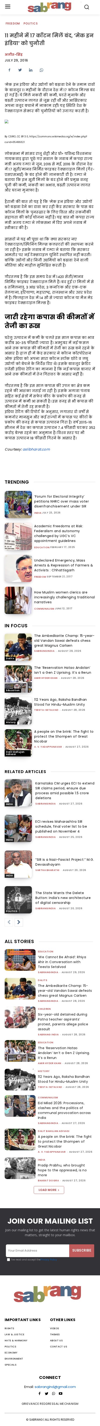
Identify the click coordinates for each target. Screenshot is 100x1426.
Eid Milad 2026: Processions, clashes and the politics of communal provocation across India (64, 1110)
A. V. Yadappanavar (48, 747)
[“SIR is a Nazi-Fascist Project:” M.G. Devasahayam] (18, 864)
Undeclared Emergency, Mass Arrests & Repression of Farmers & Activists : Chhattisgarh (63, 565)
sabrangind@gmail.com (55, 1386)
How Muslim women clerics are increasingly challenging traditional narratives (64, 597)
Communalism (44, 609)
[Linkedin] (30, 70)
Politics (30, 23)
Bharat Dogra (48, 1180)
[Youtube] (60, 1393)
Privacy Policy (48, 1259)
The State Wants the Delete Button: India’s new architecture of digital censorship (63, 898)
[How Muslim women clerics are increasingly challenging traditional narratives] (18, 600)
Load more (48, 1190)
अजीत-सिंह (14, 54)
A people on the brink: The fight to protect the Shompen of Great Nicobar (64, 736)
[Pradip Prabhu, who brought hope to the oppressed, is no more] (20, 1168)
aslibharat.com (36, 449)
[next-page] (19, 922)
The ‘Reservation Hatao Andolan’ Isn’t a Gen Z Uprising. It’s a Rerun (62, 670)
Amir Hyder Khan (46, 678)
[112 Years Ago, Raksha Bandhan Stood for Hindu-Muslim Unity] (18, 711)
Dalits (10, 658)
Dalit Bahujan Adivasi (15, 753)
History (11, 722)
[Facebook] (9, 70)
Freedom (13, 23)
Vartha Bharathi (47, 870)
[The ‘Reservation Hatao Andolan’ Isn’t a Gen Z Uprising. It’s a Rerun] (18, 679)
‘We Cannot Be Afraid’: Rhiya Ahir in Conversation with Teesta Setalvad (62, 962)
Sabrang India (48, 1034)
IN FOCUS (16, 625)
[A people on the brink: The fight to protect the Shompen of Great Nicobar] (18, 742)
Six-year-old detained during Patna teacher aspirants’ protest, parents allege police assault (63, 1021)
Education (42, 547)
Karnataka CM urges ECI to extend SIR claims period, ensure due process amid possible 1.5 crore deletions (64, 790)
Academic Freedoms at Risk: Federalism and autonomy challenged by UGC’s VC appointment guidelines (58, 533)
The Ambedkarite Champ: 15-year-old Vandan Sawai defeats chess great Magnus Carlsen (64, 640)
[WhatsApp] (41, 70)
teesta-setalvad (46, 710)
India (38, 513)
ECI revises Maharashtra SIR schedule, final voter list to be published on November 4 (61, 826)
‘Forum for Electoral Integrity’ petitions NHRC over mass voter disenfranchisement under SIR (61, 501)
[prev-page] (9, 922)
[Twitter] (20, 70)
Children (44, 1009)
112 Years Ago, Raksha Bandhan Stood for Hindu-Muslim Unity (60, 702)
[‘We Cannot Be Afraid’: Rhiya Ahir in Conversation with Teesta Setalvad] (20, 960)
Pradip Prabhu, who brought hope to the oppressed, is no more (62, 1170)
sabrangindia (44, 651)
